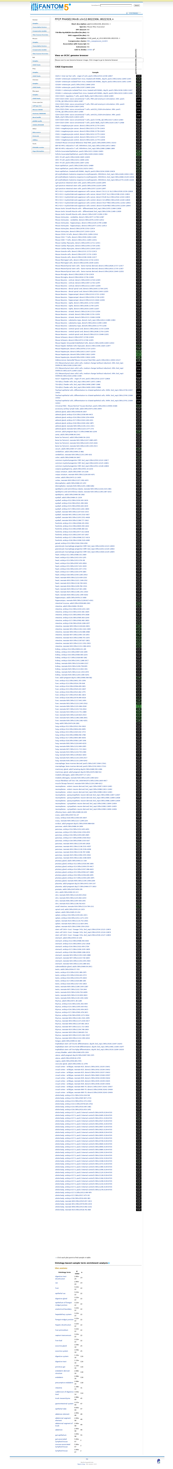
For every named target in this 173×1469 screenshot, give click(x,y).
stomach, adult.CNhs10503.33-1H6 (68, 938)
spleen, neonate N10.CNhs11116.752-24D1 (71, 921)
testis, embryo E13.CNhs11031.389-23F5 (70, 972)
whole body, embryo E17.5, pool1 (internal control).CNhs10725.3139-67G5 (83, 1138)
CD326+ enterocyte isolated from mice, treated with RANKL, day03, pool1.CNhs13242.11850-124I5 (93, 79)
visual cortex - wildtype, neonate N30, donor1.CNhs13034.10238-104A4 (82, 1078)
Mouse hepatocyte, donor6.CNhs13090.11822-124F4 (75, 354)
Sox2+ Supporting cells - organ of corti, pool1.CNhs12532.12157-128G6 (82, 379)
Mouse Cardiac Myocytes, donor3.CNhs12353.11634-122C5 (77, 248)
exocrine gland (61, 1346)
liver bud (58, 1340)
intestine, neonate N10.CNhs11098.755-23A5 (72, 638)
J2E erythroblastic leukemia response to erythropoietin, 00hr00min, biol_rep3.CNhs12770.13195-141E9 (94, 180)
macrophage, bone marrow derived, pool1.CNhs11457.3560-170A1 (80, 763)
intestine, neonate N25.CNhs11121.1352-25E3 (73, 643)
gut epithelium (60, 1435)
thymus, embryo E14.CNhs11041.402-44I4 (71, 1004)
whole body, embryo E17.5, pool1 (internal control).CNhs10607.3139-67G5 (83, 1127)
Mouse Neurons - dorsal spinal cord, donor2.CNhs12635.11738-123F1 (81, 289)
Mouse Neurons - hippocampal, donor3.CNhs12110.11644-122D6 (80, 300)
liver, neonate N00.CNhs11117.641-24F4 (70, 700)
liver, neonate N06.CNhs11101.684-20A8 (70, 706)
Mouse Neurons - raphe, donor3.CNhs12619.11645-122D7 (77, 309)
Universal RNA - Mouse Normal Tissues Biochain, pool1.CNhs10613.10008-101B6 (86, 406)
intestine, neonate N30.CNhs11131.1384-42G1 (73, 646)
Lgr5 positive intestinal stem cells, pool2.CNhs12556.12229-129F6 (80, 185)
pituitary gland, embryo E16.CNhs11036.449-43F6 (74, 875)
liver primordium (61, 1330)
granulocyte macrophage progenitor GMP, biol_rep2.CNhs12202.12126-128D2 (85, 549)
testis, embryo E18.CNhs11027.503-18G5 (71, 984)
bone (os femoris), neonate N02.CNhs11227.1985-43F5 (76, 440)
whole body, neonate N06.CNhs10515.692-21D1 (73, 1207)
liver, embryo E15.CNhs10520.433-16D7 (70, 689)
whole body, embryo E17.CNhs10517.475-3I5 (72, 1195)
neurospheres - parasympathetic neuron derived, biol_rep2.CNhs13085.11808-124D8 (87, 798)
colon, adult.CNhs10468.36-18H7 (67, 457)
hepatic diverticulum (63, 1325)
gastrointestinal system (64, 1404)
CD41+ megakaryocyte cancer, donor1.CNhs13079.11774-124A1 (80, 125)
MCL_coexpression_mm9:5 (97, 41)
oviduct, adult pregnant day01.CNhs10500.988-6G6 (74, 823)
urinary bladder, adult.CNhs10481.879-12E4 (72, 1052)
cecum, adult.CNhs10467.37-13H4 (68, 449)
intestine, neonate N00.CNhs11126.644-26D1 (72, 626)
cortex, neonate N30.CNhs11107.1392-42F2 (72, 480)
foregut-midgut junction (64, 1319)
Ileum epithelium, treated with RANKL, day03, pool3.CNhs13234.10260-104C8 (85, 171)
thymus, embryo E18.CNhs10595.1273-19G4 (72, 1015)
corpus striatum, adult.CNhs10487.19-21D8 (71, 472)
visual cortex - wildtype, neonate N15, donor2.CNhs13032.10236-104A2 (82, 1069)
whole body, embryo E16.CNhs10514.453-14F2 (73, 1109)
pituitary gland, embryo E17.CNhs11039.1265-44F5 (74, 878)
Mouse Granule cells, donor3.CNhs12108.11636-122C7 (76, 257)
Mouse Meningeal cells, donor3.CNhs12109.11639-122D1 (77, 263)
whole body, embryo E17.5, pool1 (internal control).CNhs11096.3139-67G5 (83, 1170)
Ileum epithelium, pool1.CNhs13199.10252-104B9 (74, 165)
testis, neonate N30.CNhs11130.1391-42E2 (71, 998)
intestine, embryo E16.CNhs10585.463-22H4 (72, 618)
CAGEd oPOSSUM (38, 125)
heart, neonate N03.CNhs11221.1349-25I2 (71, 580)
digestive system (61, 1356)
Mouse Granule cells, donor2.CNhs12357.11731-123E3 (76, 254)
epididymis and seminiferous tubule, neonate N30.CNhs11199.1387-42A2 (83, 492)
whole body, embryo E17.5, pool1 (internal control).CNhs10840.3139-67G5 (83, 1144)
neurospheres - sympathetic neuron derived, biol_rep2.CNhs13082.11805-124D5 (86, 806)
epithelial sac (60, 1293)
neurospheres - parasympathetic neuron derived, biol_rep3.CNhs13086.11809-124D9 (87, 801)
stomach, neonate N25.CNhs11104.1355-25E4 (72, 961)
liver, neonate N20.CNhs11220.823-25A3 (70, 715)
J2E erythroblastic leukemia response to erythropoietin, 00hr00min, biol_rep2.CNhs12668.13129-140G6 (94, 177)
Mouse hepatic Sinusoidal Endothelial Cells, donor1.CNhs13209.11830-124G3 (84, 343)
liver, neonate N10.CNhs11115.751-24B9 (70, 712)
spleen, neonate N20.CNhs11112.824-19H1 (71, 924)
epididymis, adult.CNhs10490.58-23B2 (70, 494)
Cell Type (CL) (37, 106)
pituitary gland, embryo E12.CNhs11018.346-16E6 (74, 864)
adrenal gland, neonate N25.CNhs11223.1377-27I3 (74, 429)
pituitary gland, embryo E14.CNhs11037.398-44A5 (74, 869)
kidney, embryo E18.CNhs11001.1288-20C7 (72, 660)
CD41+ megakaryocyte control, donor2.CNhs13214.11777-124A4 (80, 137)
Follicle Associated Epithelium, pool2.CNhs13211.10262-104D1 (79, 151)
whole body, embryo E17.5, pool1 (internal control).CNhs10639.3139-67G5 (83, 1132)
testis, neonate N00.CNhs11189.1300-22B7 (71, 986)
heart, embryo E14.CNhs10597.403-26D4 (70, 563)
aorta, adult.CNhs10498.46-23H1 (67, 434)
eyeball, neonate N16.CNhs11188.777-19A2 (72, 520)
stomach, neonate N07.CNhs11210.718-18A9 (72, 958)
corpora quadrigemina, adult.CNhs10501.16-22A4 (74, 469)
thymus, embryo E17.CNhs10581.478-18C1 (71, 1012)
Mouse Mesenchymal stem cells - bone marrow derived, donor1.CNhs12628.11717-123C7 (89, 266)
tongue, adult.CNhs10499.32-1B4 (67, 1041)
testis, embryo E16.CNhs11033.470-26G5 (71, 978)
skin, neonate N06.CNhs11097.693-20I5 (70, 901)
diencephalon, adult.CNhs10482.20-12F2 (70, 483)
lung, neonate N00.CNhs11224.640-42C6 (70, 743)
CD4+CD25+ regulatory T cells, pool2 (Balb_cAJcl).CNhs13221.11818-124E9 (84, 96)
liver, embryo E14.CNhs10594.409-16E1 (70, 686)
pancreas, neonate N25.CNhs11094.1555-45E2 (73, 855)
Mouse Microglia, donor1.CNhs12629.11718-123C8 (74, 274)
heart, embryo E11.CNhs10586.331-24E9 (70, 555)
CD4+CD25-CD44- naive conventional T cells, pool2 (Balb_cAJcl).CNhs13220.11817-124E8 (89, 123)
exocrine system (61, 1351)
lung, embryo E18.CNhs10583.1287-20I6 (70, 740)
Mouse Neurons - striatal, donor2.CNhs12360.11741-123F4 (77, 314)
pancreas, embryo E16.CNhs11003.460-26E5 (72, 835)
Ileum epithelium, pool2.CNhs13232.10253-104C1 (74, 168)
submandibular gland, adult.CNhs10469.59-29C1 (73, 966)
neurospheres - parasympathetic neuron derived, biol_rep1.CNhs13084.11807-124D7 (87, 795)
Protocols (36, 136)
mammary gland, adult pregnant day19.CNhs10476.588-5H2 (78, 772)
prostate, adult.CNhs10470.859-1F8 (68, 889)
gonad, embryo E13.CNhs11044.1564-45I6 (71, 543)
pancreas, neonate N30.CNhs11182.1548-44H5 (73, 858)
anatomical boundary (63, 1309)
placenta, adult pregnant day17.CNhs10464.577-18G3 (75, 886)
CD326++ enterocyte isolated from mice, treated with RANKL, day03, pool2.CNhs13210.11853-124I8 (93, 93)
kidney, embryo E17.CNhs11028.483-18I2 (71, 657)
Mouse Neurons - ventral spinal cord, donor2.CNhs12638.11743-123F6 (82, 331)
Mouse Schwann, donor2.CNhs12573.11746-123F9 (74, 340)
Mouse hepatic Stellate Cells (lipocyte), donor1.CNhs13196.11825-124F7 (83, 346)
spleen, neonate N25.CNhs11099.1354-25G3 (72, 926)
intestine (58, 1388)
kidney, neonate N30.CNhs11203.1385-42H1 (72, 675)
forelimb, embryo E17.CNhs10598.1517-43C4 (72, 537)
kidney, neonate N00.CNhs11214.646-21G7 (71, 663)
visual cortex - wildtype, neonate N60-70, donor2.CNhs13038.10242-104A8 (84, 1089)
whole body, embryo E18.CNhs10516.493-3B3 (72, 1198)
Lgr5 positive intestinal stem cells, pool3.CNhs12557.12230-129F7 (80, 188)
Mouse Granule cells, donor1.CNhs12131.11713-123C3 (76, 251)
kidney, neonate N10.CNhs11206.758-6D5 (71, 666)
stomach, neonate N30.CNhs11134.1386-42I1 (72, 964)
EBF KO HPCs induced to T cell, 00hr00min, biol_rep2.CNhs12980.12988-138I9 (85, 148)
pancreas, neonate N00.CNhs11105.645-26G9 (72, 843)
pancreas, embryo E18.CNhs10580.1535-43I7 (72, 841)
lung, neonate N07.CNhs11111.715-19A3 (70, 749)
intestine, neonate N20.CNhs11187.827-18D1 (72, 640)
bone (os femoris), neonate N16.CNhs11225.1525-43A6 (76, 443)
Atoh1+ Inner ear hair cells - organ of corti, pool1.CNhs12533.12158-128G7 (84, 76)
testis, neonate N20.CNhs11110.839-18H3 (71, 995)
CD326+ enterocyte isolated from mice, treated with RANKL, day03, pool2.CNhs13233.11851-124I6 (93, 82)
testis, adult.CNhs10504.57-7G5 (67, 969)
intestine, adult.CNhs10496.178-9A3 (69, 606)
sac (56, 1283)
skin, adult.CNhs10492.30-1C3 (66, 892)
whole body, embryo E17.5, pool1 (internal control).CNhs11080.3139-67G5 (83, 1167)
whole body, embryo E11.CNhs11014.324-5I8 (72, 1095)
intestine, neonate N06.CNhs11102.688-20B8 (72, 632)
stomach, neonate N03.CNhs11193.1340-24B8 (73, 955)
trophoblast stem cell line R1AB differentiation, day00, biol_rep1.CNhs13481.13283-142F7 (89, 1047)
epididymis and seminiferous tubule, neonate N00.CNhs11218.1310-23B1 (83, 489)
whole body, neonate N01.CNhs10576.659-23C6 (73, 1204)
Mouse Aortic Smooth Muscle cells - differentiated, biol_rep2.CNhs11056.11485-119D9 (88, 211)
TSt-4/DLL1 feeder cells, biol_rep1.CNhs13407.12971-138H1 (78, 382)
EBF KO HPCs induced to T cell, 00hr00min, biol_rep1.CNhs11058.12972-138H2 (85, 146)
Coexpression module (40, 31)
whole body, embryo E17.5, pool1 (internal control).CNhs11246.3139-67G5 (83, 1187)
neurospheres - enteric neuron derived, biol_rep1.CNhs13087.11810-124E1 (83, 786)
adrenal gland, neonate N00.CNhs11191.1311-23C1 (74, 426)
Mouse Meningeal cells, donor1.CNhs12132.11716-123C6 (77, 260)
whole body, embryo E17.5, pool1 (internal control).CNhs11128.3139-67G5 (83, 1175)
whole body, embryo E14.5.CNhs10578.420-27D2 (74, 1104)
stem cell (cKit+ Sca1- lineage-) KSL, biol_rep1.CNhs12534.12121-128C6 (83, 929)
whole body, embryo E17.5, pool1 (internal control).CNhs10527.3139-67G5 (83, 1121)
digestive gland (61, 1298)
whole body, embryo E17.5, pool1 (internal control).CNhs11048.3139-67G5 (83, 1161)
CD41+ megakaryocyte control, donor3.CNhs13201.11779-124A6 (80, 140)
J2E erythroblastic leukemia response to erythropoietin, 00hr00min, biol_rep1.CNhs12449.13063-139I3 (94, 174)
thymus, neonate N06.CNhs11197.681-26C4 (72, 1024)
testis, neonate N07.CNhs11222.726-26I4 (71, 989)
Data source (37, 132)
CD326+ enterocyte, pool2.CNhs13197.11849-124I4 (75, 87)
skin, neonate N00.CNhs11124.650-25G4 (70, 895)
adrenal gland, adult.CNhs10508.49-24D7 (71, 412)
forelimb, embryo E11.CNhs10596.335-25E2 (72, 523)
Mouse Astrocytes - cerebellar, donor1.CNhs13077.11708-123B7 (79, 217)
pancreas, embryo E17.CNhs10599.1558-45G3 (72, 838)
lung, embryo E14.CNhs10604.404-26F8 (70, 729)
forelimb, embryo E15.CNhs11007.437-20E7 (72, 535)
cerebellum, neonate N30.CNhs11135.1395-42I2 (73, 454)
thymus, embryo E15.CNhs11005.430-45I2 (71, 1007)
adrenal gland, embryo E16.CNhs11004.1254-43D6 (74, 417)
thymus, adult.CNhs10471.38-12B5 (68, 1001)
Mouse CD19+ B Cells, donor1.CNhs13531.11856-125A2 (76, 234)
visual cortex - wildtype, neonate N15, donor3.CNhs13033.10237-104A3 (82, 1072)
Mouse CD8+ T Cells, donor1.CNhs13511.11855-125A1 (76, 240)
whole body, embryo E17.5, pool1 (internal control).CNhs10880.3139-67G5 (83, 1149)
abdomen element (62, 1414)
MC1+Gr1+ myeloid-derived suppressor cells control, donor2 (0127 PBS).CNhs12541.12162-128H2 (93, 203)
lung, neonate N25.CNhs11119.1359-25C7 (71, 758)
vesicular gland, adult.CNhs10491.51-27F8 (71, 1064)
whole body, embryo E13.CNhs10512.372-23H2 (73, 1101)
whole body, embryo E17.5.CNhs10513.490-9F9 (73, 1192)
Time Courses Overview (40, 34)
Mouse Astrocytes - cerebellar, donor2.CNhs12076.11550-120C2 (79, 220)
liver (57, 1288)
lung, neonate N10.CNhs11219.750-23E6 (70, 752)
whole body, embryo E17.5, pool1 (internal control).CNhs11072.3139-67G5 (83, 1164)
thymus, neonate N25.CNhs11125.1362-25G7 (72, 1035)
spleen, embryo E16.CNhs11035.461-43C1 (71, 915)
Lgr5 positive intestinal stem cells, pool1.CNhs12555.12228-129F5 (80, 183)
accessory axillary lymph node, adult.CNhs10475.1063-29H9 (78, 409)
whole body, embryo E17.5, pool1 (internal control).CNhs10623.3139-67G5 (83, 1129)
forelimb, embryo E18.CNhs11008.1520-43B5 (72, 540)
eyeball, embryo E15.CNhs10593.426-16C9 (71, 506)
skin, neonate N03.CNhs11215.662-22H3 (70, 898)
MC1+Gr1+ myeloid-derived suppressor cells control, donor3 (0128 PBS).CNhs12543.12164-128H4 (93, 206)
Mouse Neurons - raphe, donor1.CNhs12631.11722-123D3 (77, 303)
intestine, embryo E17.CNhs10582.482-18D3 (72, 620)
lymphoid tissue (61, 1451)
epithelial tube (60, 1409)
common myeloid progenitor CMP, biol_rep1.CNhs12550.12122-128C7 (82, 460)
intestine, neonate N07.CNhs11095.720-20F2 (72, 635)
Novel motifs (37, 117)
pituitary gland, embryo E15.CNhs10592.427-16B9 (74, 872)
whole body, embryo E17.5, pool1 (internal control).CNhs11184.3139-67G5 (83, 1178)
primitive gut (60, 1367)
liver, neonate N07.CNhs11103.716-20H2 (70, 709)
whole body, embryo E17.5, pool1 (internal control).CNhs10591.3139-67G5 (83, 1124)
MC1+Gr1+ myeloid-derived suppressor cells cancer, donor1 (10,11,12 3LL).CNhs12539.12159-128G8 (94, 191)
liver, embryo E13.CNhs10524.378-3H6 (70, 683)
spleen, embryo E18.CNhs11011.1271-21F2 (71, 918)
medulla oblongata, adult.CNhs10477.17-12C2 (73, 775)
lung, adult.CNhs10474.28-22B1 (67, 723)
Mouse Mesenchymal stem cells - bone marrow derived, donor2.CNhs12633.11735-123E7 (89, 268)
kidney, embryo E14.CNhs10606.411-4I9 (70, 649)
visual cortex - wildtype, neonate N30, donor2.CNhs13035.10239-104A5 (82, 1081)
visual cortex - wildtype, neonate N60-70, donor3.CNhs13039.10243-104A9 (84, 1092)
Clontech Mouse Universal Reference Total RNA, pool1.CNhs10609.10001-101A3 (85, 143)
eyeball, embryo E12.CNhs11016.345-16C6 (71, 500)
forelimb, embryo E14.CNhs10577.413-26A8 (72, 532)
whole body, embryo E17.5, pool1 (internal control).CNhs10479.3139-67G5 (83, 1112)
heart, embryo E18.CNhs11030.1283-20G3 (71, 575)
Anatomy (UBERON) (39, 113)
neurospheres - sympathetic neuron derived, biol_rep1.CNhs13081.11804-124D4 (86, 803)
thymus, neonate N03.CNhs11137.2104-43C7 (72, 1021)
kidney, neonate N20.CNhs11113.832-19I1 (71, 669)
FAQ (87, 1459)
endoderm (59, 1377)
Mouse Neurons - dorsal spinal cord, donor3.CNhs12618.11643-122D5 (81, 291)
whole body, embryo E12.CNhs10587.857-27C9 (73, 1098)
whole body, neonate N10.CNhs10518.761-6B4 (73, 1210)
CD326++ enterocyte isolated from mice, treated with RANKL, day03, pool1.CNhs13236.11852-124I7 (93, 90)
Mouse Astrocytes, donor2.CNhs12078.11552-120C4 (75, 228)
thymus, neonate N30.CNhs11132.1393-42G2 (72, 1038)
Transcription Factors (40, 27)
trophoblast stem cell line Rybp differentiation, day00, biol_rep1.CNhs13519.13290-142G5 (89, 1049)
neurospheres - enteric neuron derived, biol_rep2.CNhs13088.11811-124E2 (83, 789)
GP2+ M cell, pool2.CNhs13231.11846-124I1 (72, 160)
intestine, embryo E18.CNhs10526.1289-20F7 (72, 623)
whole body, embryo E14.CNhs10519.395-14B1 (73, 1107)
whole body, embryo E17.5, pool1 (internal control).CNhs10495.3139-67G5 (83, 1115)
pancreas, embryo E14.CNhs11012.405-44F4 (72, 829)
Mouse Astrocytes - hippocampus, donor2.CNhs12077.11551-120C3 (81, 226)
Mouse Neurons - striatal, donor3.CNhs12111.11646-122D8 (77, 317)
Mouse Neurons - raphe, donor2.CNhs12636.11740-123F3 (77, 306)
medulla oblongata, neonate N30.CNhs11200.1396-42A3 (76, 778)
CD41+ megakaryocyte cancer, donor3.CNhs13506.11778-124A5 (80, 131)
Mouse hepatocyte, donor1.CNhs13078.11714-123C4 (75, 349)
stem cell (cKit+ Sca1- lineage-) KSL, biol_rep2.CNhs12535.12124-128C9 (83, 932)
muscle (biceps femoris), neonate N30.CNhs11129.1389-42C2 (78, 783)
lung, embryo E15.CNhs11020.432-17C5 (70, 732)
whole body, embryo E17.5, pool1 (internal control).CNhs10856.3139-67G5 (83, 1147)
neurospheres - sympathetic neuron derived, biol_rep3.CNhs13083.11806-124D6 (86, 809)
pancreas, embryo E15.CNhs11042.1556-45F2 (72, 832)
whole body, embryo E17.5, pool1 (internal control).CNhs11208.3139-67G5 (83, 1181)
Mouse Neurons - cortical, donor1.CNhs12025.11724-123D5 (77, 280)
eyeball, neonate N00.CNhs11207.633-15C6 (72, 512)
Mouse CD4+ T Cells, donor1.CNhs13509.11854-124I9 (75, 237)
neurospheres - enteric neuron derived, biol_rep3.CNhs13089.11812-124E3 (83, 792)
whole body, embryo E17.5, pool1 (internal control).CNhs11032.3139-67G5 (83, 1158)
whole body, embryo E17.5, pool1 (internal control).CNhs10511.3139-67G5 (83, 1118)
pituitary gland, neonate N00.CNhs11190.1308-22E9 (75, 881)
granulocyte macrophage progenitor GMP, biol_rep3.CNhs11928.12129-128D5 (85, 552)
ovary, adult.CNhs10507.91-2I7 (67, 815)
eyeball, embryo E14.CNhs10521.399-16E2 (71, 503)
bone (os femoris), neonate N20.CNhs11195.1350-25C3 (76, 446)
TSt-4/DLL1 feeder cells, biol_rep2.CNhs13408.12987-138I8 (77, 384)
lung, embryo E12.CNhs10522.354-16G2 (70, 726)
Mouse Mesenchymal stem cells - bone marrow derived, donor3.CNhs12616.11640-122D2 (89, 271)
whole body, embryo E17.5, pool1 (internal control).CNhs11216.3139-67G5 (83, 1184)
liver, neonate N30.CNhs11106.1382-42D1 (71, 720)
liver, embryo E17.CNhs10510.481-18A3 (70, 695)
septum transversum (63, 1335)
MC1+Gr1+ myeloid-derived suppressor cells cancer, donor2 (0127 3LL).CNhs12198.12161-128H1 (92, 194)
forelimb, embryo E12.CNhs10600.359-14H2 (72, 526)
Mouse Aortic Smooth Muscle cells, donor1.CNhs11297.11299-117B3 (81, 214)
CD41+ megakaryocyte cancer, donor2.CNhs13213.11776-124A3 (80, 128)
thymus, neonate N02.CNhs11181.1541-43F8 (72, 1018)
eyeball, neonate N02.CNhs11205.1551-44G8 (72, 517)
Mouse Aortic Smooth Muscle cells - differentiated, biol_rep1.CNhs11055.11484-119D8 (88, 208)
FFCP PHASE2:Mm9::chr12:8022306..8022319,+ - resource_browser (49, 5)
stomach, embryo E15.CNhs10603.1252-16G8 (72, 944)
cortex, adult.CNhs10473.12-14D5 (68, 477)
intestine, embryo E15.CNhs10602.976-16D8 (72, 615)
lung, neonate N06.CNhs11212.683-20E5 (70, 746)
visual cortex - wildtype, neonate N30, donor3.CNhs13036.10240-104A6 (82, 1084)
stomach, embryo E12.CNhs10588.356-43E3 (72, 941)
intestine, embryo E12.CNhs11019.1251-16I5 (72, 609)
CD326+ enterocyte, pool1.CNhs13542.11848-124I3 (75, 84)
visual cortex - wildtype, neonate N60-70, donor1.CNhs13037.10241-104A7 (84, 1087)
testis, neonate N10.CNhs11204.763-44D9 (71, 992)
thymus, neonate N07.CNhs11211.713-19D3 (72, 1027)
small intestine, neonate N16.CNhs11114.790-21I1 (74, 906)
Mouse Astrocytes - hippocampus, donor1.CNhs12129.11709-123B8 (81, 223)
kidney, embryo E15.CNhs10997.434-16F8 (71, 652)
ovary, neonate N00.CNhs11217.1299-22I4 (71, 821)
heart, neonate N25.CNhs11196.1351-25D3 (71, 592)
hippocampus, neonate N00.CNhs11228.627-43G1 (74, 600)
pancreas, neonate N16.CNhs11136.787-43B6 (72, 852)
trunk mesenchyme (62, 1398)
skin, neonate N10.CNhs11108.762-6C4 (70, 903)
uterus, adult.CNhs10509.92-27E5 (68, 1058)
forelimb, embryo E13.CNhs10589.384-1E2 (71, 529)
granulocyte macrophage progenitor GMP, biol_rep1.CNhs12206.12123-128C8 (84, 546)
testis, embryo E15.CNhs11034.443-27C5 (71, 975)
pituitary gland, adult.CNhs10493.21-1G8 (70, 861)
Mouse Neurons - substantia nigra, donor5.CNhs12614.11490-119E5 (81, 323)
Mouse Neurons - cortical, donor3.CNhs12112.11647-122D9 (77, 286)
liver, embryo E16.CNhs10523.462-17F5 (70, 692)
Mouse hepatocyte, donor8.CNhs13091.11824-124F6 (75, 357)
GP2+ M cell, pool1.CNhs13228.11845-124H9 (72, 157)
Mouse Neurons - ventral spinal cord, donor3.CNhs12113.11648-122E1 (82, 334)
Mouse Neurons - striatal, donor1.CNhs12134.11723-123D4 (77, 311)
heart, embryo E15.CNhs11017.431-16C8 (70, 566)
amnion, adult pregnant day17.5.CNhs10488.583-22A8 (76, 431)
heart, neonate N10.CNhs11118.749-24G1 (71, 583)
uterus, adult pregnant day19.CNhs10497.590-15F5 (74, 1055)
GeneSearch (95, 5)
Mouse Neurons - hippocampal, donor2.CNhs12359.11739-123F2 (79, 297)
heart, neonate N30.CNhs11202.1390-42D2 (71, 595)
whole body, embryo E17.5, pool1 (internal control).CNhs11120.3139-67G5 (83, 1172)
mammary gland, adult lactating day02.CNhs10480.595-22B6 (78, 769)
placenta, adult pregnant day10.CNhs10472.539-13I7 (75, 883)
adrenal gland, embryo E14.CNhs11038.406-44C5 (74, 414)
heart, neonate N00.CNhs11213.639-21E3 (71, 577)
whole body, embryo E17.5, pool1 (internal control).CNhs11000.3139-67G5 (83, 1152)
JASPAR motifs (37, 121)
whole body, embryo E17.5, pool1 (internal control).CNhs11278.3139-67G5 (83, 1190)
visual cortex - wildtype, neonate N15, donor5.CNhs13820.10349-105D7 (82, 1075)
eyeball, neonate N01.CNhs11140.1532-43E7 (72, 514)
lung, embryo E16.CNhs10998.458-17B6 (70, 735)
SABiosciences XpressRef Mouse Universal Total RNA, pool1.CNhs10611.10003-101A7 (88, 360)
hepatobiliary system (63, 1314)
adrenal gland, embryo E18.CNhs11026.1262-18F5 (74, 423)
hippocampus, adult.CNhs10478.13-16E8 (70, 597)
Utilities (35, 140)
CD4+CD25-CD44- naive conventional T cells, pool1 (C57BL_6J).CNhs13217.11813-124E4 (89, 120)
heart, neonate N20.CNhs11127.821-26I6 (70, 589)
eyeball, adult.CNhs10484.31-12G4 (68, 497)
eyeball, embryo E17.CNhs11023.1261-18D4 (72, 509)
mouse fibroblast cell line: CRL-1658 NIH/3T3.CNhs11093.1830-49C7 (81, 781)
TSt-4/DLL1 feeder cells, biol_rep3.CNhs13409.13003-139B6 (78, 387)
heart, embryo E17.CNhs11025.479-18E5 (70, 572)
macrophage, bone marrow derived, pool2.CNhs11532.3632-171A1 (80, 766)
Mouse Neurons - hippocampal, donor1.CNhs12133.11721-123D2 (80, 294)
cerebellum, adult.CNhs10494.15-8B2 (69, 452)
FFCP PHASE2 (133, 13)
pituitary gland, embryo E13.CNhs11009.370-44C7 (74, 866)
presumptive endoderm (64, 1383)
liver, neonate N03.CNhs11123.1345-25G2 (71, 703)
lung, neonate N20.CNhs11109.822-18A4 (70, 755)
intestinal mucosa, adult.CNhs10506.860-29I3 (72, 603)
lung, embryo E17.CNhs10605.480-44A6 (70, 738)
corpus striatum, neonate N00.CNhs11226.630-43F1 (75, 474)
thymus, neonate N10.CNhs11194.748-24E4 (72, 1029)
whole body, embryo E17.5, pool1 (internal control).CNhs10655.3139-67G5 (83, 1135)
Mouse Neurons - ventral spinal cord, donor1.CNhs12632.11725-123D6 (82, 329)
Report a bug (81, 1464)
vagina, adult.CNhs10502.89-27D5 (68, 1061)
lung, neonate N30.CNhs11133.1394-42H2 (71, 760)
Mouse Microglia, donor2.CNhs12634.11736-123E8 (74, 277)
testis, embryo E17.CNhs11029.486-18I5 (70, 981)
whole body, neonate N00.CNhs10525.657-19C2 (73, 1201)
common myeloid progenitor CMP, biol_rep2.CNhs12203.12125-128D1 (82, 463)
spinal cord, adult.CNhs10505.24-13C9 (69, 909)
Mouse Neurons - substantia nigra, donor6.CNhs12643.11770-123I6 (80, 326)
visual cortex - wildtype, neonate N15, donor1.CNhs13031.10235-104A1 (82, 1067)
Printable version (38, 147)
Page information (38, 151)
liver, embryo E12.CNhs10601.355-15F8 (70, 680)
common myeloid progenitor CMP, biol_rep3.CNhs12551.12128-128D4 (82, 466)
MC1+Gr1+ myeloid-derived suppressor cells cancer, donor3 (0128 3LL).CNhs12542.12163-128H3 (92, 197)
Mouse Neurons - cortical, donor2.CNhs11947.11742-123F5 (77, 283)
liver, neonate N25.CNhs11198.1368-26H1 (71, 718)
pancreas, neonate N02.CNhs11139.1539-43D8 (73, 849)
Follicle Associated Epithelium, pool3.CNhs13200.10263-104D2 (79, 154)
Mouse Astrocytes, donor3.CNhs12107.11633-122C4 (75, 231)
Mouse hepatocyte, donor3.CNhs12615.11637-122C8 (75, 351)
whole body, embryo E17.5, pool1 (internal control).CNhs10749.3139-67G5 (83, 1141)
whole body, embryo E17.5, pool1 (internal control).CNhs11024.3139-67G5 (83, 1155)
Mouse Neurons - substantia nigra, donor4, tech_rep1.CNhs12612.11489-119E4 (85, 320)
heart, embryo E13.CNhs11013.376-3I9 (70, 560)
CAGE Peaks (36, 65)
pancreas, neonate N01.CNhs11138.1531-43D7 (73, 846)
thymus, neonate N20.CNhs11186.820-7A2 (71, 1032)
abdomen (58, 1430)
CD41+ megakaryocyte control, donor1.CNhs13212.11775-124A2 (80, 134)
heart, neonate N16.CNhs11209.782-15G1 (71, 586)
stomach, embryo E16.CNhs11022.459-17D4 (72, 946)
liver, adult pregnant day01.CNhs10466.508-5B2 (73, 678)
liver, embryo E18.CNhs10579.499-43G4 (70, 698)
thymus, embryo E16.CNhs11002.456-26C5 (71, 1009)
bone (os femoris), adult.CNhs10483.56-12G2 (72, 437)
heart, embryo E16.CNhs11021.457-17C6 (70, 569)
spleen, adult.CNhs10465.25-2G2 (67, 912)
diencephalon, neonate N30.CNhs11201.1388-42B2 (74, 486)
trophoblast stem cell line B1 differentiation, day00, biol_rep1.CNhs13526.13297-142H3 (88, 1044)
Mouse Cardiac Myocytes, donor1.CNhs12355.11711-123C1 (77, 243)
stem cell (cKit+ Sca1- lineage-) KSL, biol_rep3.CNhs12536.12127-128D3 (83, 935)
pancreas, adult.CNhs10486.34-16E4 (69, 826)
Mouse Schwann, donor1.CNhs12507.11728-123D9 (74, 337)
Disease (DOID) (38, 109)
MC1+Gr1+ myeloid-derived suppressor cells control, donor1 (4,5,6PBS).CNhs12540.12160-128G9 (92, 200)
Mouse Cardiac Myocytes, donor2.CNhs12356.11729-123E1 (77, 246)
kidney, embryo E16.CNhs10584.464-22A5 (71, 655)
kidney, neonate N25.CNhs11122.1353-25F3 (72, 672)
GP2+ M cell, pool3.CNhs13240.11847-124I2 (72, 163)
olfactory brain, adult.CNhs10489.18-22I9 (71, 812)
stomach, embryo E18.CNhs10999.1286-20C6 (72, 952)
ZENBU (90, 50)
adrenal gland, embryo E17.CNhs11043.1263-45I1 (74, 420)
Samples (35, 23)
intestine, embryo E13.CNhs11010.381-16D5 (72, 612)
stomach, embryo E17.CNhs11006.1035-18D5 (72, 949)
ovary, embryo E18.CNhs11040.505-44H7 (71, 818)
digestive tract (60, 1361)
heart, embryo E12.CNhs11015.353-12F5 (70, 557)
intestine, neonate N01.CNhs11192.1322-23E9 (73, 629)
